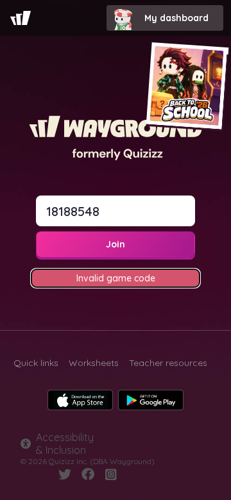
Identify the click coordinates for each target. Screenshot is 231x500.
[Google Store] (151, 400)
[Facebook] (88, 474)
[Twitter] (65, 474)
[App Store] (80, 400)
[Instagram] (111, 474)
